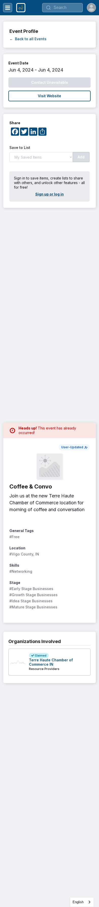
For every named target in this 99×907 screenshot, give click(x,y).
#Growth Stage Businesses (33, 595)
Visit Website (49, 96)
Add (81, 157)
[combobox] (82, 902)
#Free (14, 537)
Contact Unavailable (49, 82)
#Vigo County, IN (24, 554)
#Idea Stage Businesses (31, 601)
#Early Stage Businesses (31, 589)
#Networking (20, 571)
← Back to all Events (27, 39)
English (78, 902)
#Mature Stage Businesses (33, 607)
